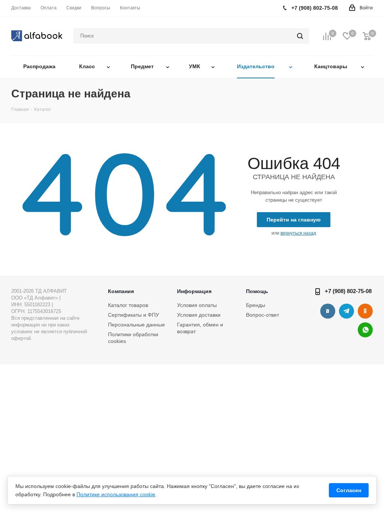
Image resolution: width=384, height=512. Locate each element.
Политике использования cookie (115, 494)
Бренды (255, 305)
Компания (121, 291)
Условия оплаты (197, 305)
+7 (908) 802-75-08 (348, 291)
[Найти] (300, 35)
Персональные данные (136, 325)
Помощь (257, 291)
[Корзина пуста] (367, 36)
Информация (194, 291)
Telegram (346, 311)
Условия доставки (198, 315)
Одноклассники (365, 311)
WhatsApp (365, 329)
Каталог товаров (128, 305)
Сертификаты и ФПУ (133, 315)
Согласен (348, 490)
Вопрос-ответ (262, 315)
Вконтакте (327, 311)
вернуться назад (298, 233)
